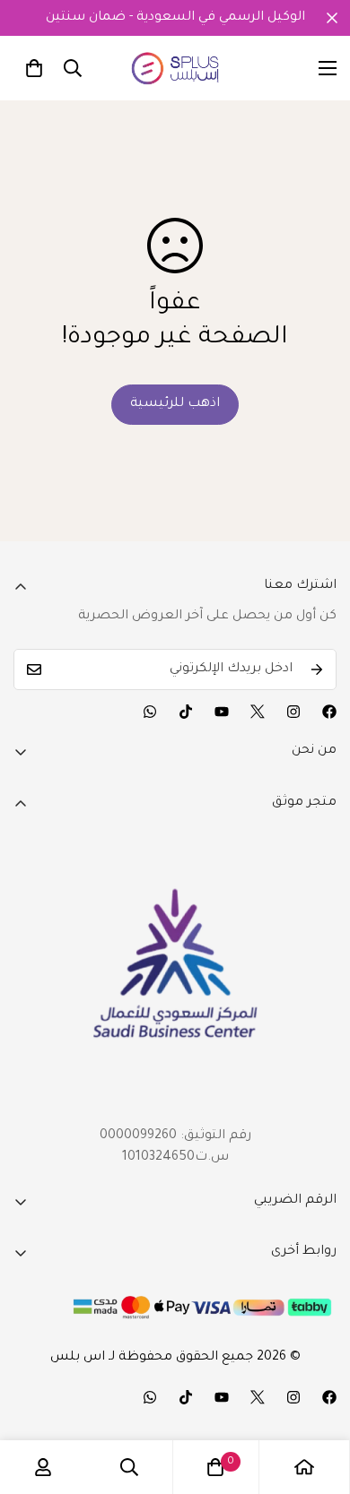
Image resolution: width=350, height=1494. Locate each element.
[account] (43, 1467)
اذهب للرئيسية (175, 404)
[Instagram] (293, 711)
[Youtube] (221, 711)
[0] (34, 68)
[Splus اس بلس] (175, 68)
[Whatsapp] (150, 711)
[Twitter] (257, 711)
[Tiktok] (186, 711)
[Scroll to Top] (318, 1399)
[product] (304, 1467)
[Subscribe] (317, 669)
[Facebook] (329, 711)
